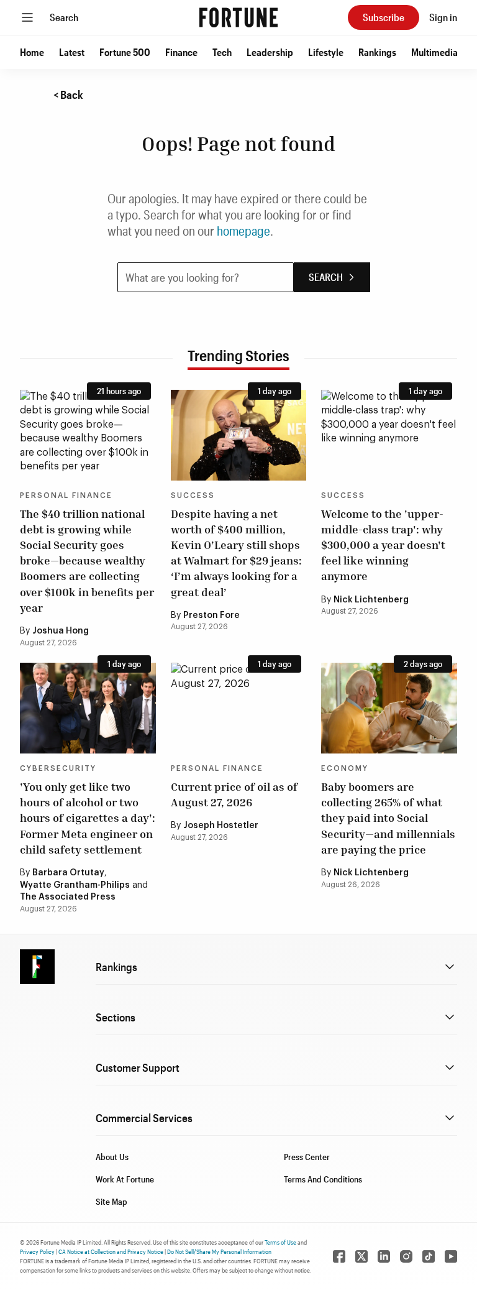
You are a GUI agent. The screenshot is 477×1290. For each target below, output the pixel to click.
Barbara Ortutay (68, 872)
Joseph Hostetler (220, 825)
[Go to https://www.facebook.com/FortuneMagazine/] (339, 1256)
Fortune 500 (124, 52)
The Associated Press (68, 897)
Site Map (111, 1201)
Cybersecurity (58, 768)
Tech (222, 52)
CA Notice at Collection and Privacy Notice (110, 1251)
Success (193, 495)
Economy (344, 768)
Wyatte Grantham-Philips (75, 885)
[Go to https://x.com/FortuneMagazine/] (361, 1256)
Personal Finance (66, 495)
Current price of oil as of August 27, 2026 (234, 794)
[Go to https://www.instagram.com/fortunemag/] (406, 1256)
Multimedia (434, 52)
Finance (181, 52)
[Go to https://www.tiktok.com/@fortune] (428, 1256)
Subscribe (383, 17)
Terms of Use (280, 1242)
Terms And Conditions (323, 1179)
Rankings (377, 52)
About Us (112, 1156)
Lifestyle (325, 52)
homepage (243, 230)
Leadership (270, 52)
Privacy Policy (37, 1251)
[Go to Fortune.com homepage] (238, 17)
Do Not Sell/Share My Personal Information (219, 1251)
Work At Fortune (125, 1179)
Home (32, 52)
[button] (32, 52)
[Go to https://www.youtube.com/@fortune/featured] (451, 1256)
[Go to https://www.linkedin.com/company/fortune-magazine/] (384, 1256)
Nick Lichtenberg (371, 600)
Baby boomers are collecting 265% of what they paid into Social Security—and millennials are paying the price (388, 818)
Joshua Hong (60, 631)
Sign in (443, 17)
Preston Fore (211, 615)
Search (64, 17)
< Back (68, 94)
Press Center (307, 1156)
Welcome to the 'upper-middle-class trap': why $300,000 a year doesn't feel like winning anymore (383, 545)
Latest (71, 52)
